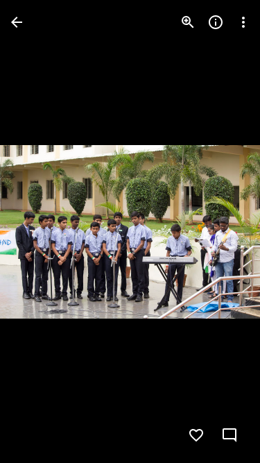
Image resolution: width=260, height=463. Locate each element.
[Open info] (215, 22)
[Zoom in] (188, 22)
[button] (38, 231)
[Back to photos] (16, 22)
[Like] (196, 435)
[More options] (243, 22)
